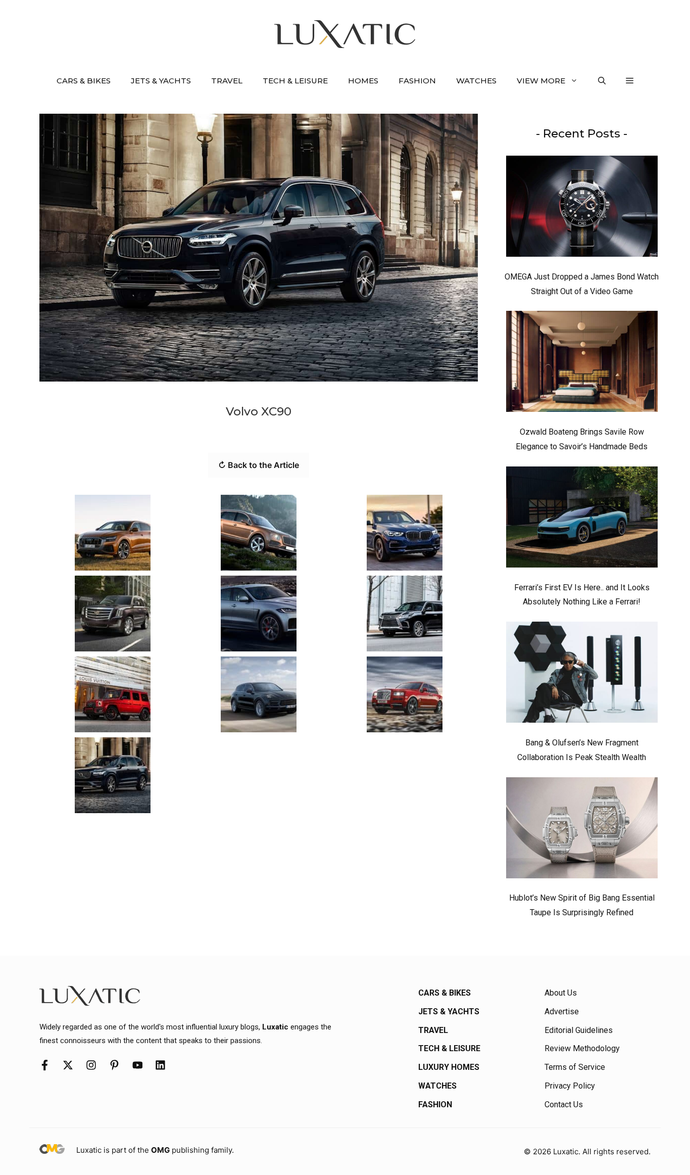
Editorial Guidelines (579, 1030)
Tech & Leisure (295, 80)
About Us (561, 993)
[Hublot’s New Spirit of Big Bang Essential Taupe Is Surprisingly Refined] (582, 830)
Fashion (417, 80)
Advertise (562, 1011)
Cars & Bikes (84, 80)
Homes (363, 80)
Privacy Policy (570, 1086)
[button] (602, 81)
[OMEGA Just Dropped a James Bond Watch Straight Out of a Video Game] (582, 209)
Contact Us (564, 1104)
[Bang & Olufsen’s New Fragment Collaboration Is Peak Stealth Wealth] (582, 675)
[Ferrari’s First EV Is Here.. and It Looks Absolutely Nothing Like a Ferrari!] (582, 519)
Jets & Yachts (161, 80)
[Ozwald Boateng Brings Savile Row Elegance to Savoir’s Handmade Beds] (582, 364)
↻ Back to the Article (258, 465)
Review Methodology (582, 1048)
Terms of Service (575, 1067)
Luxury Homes (448, 1067)
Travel (226, 80)
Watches (476, 80)
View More (541, 80)
